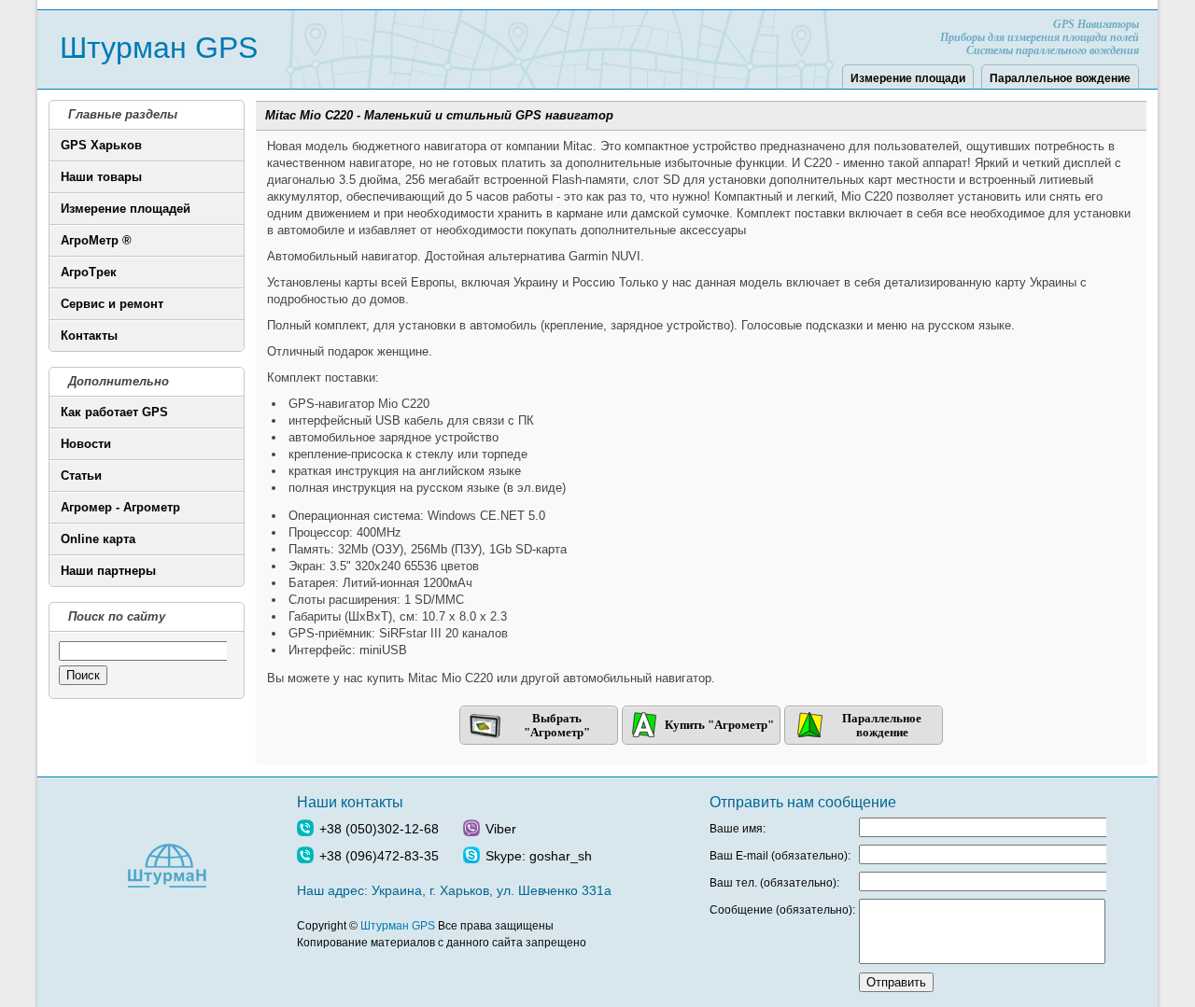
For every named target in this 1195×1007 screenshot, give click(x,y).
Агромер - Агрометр (120, 507)
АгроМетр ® (96, 240)
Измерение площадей (125, 209)
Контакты (89, 336)
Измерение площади (908, 78)
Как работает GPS (114, 412)
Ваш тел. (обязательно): (774, 882)
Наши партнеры (108, 571)
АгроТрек (89, 272)
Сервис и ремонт (112, 304)
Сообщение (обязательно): (782, 909)
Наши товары (101, 177)
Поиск (83, 675)
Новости (86, 444)
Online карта (98, 539)
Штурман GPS (159, 47)
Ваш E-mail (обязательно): (780, 855)
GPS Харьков (101, 145)
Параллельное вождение (1060, 78)
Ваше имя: (738, 828)
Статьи (81, 476)
